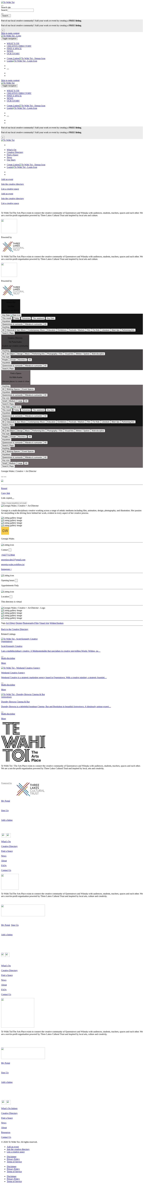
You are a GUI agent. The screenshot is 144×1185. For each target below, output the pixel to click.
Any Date (50, 318)
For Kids (96, 330)
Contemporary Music (36, 330)
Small (4, 401)
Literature (105, 330)
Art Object (11, 354)
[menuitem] (75, 43)
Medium (12, 401)
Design (20, 354)
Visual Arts (69, 354)
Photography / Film (55, 354)
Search (4, 10)
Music (27, 354)
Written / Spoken (83, 354)
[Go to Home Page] (11, 36)
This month (6, 318)
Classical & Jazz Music (16, 330)
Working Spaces (13, 389)
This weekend (38, 318)
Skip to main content (10, 33)
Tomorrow (26, 318)
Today (16, 318)
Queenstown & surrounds (12, 324)
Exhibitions (62, 330)
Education (51, 330)
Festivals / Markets (77, 330)
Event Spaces (28, 389)
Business (22, 360)
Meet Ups (116, 330)
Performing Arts (128, 330)
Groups (13, 360)
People (5, 360)
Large (20, 401)
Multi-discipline (98, 354)
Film (88, 330)
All (45, 324)
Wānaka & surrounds (33, 324)
